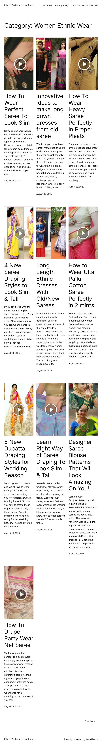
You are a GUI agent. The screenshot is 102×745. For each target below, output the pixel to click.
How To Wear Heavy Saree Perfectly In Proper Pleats (81, 116)
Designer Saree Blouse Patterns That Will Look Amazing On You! (80, 465)
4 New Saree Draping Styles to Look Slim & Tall (17, 282)
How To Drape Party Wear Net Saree (18, 635)
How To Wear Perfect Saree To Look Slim (17, 109)
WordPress (92, 739)
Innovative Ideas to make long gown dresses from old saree (50, 116)
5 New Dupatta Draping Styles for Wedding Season (16, 458)
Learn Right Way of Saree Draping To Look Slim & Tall (50, 458)
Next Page (91, 721)
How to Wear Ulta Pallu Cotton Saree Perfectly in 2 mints (81, 285)
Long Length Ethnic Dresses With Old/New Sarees (47, 285)
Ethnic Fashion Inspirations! (18, 5)
